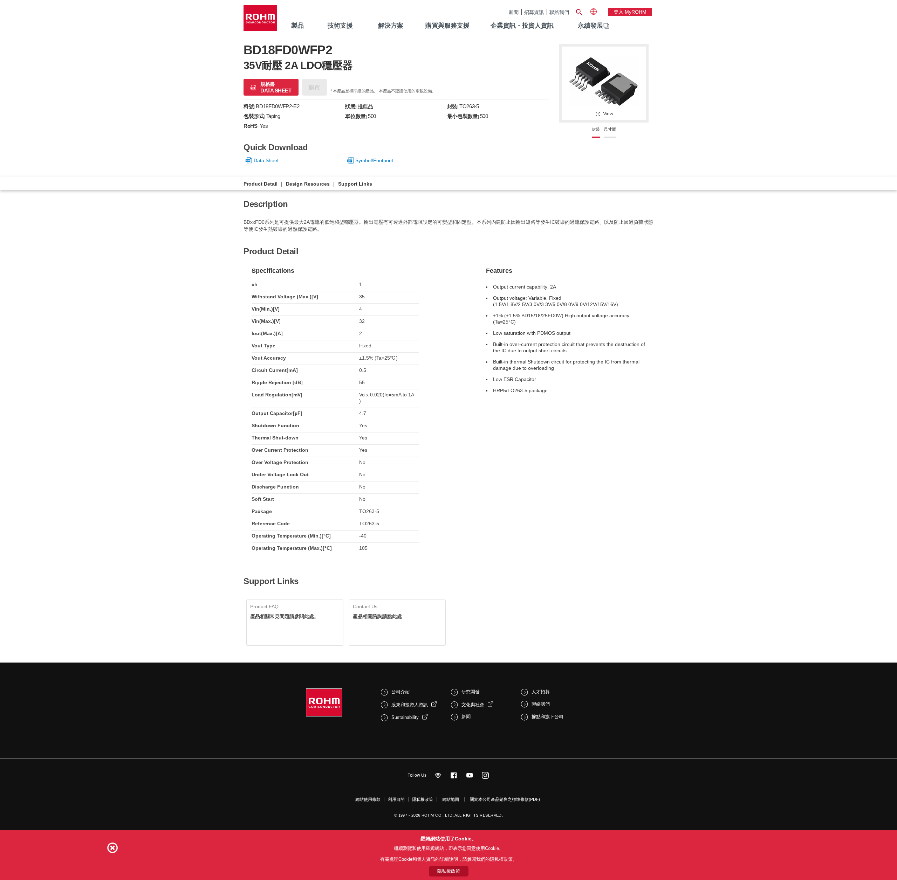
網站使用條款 (368, 799)
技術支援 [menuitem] (340, 25)
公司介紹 (400, 691)
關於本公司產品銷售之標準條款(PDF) (505, 799)
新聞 (514, 12)
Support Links (355, 184)
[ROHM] (260, 20)
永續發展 (590, 25)
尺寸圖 (610, 129)
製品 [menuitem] (297, 25)
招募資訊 (534, 12)
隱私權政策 (422, 799)
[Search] (579, 11)
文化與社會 (472, 704)
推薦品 (365, 106)
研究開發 (470, 691)
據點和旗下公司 (547, 716)
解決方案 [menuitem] (390, 25)
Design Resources (308, 184)
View (608, 113)
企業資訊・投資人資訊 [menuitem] (522, 25)
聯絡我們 (559, 12)
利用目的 (396, 799)
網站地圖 (450, 799)
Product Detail (261, 184)
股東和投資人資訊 (409, 704)
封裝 (596, 129)
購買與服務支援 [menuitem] (447, 25)
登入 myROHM (630, 12)
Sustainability (405, 717)
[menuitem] (590, 26)
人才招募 (541, 691)
